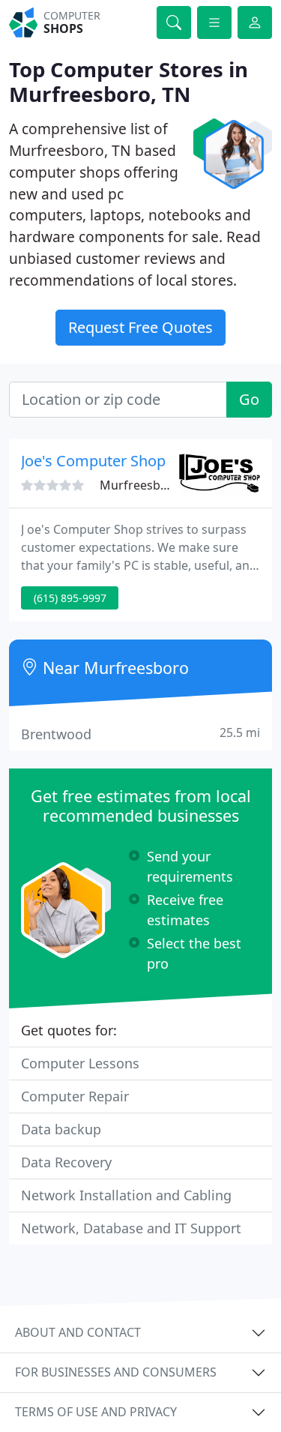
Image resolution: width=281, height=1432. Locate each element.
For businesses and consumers (116, 1372)
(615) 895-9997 (70, 598)
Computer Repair (75, 1096)
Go (249, 399)
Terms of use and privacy (96, 1412)
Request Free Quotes (140, 327)
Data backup (61, 1129)
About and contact (78, 1332)
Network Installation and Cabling (126, 1195)
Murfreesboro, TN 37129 (169, 485)
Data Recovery (66, 1162)
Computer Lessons (80, 1063)
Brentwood (140, 733)
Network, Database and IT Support (131, 1228)
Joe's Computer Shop (93, 461)
